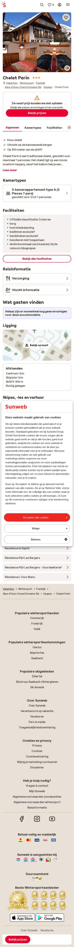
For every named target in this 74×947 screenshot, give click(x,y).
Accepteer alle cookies (36, 517)
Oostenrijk (37, 618)
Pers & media (37, 722)
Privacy (37, 745)
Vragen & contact (37, 785)
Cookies (37, 751)
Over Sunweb (37, 705)
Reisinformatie (37, 807)
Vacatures (37, 716)
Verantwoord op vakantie (37, 711)
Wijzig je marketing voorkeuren (37, 762)
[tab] (12, 127)
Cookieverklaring (37, 756)
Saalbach (37, 658)
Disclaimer (37, 767)
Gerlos (37, 647)
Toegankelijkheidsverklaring (37, 727)
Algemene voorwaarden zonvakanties (37, 796)
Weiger (36, 528)
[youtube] (52, 821)
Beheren (35, 539)
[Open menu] (68, 5)
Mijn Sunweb (37, 791)
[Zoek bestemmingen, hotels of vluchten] (42, 4)
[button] (37, 27)
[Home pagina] (3, 5)
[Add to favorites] (66, 17)
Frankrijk (37, 623)
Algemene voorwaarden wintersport (37, 802)
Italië (37, 629)
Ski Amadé (37, 687)
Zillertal (37, 676)
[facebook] (21, 821)
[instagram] (37, 821)
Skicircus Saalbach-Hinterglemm (37, 681)
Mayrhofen (37, 652)
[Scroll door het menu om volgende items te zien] (69, 127)
